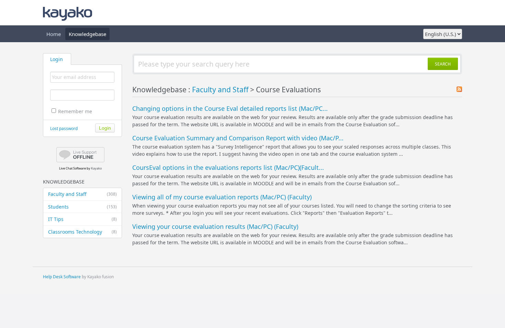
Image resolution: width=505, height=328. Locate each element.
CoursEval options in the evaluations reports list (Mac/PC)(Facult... (228, 167)
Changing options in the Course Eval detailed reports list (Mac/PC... (230, 108)
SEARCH (443, 64)
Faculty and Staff (82, 194)
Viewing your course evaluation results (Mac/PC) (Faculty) (215, 226)
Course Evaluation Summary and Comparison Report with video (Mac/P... (238, 138)
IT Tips (82, 219)
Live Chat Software (72, 168)
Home (53, 34)
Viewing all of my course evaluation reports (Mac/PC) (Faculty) (222, 197)
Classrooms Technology (82, 232)
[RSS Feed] (459, 89)
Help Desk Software (62, 277)
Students (82, 206)
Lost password (64, 128)
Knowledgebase (87, 34)
